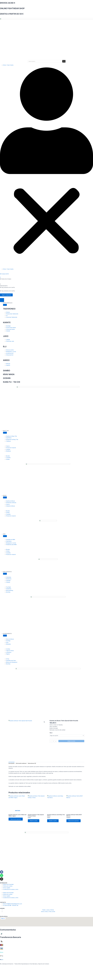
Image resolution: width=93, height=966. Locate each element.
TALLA (51, 732)
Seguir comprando (6, 295)
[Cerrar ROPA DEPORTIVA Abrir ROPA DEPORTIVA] (5, 574)
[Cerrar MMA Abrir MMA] (5, 536)
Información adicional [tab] (21, 763)
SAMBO (6, 370)
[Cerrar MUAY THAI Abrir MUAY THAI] (5, 433)
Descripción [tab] (11, 763)
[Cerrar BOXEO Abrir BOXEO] (5, 497)
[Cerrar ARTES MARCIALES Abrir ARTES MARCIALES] (5, 305)
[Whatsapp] (1, 875)
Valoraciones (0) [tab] (32, 763)
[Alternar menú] (2, 300)
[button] (46, 167)
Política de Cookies (7, 886)
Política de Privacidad (8, 884)
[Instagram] (1, 879)
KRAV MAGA (8, 374)
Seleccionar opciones (15, 819)
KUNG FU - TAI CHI (11, 382)
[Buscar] (63, 61)
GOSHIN (6, 378)
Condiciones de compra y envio (10, 889)
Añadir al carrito (71, 741)
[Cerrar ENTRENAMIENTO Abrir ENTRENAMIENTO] (5, 636)
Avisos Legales (6, 887)
